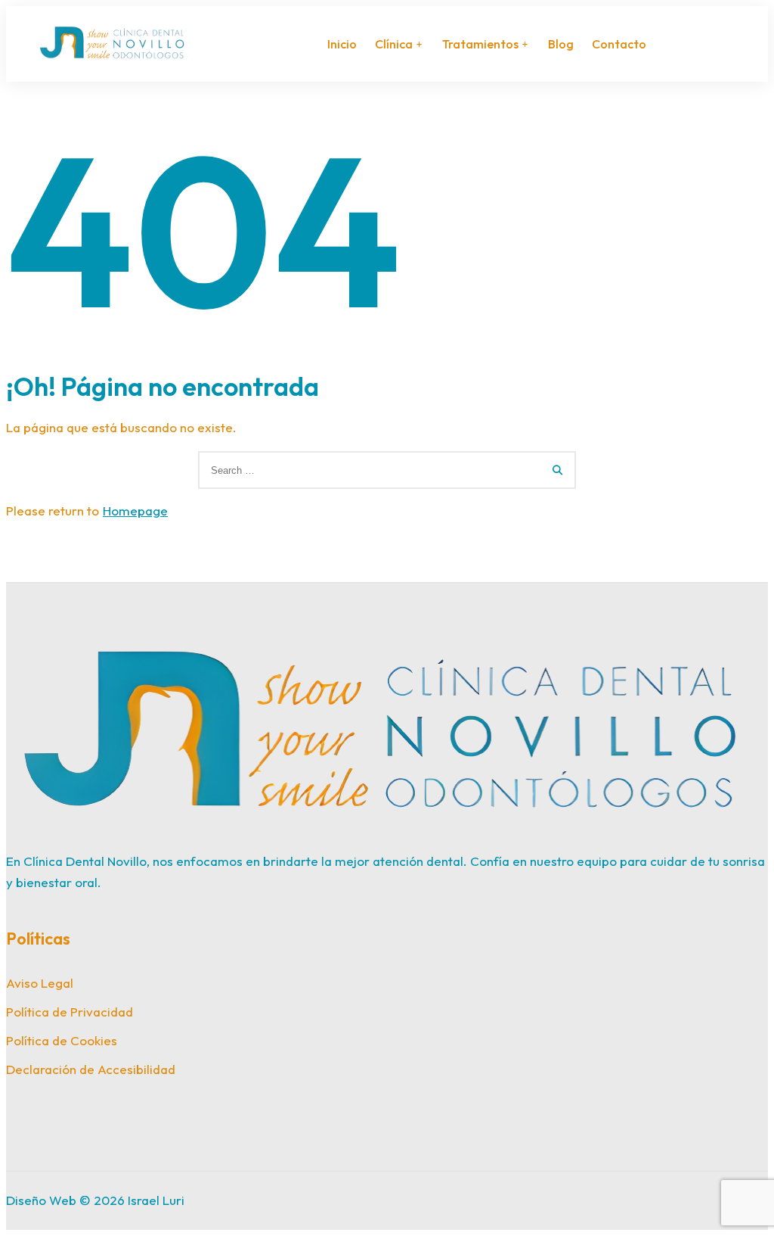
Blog (561, 43)
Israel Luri (156, 1200)
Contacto (619, 43)
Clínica (394, 43)
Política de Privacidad (69, 1012)
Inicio (342, 43)
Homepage (135, 510)
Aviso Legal (39, 983)
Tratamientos (480, 43)
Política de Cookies (61, 1040)
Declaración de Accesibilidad (90, 1069)
